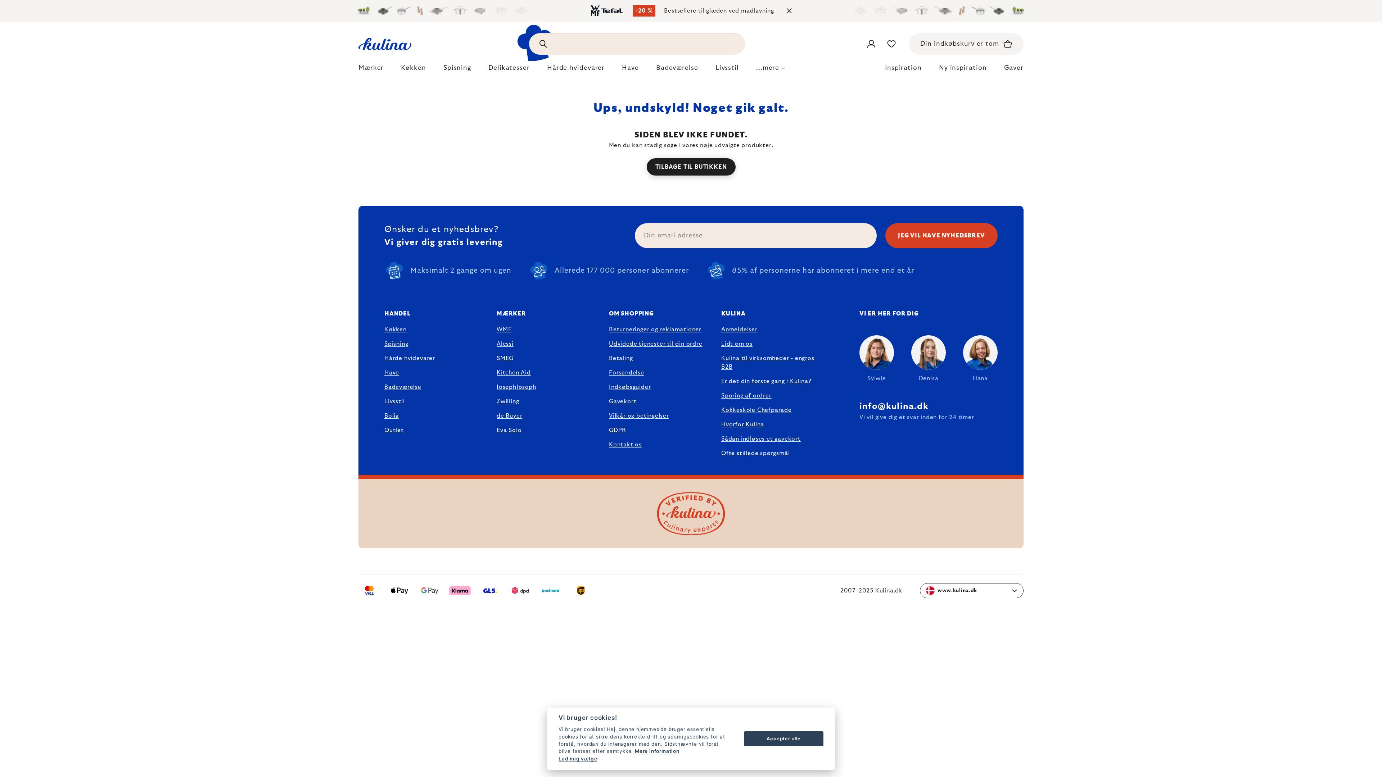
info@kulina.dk (894, 406)
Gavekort (622, 401)
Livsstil (394, 401)
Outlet (394, 430)
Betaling (621, 358)
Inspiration (903, 68)
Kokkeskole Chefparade (756, 410)
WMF (504, 329)
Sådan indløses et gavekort (761, 439)
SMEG (505, 358)
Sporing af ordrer (746, 396)
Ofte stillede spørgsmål (755, 453)
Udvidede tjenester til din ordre (656, 344)
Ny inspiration (963, 68)
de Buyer (509, 416)
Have (391, 373)
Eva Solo (509, 430)
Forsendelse (626, 373)
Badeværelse (402, 387)
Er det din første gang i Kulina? (766, 381)
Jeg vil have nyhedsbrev (941, 235)
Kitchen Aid (514, 373)
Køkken (395, 329)
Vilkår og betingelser (639, 416)
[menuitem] (371, 69)
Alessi (505, 344)
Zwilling (508, 401)
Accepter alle (783, 738)
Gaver (1014, 68)
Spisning (396, 344)
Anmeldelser (739, 329)
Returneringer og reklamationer (655, 329)
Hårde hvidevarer (409, 358)
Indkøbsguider (630, 387)
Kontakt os (625, 444)
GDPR (617, 430)
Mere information (657, 751)
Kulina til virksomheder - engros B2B (767, 362)
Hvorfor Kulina (742, 424)
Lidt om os (737, 344)
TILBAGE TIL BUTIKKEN (691, 167)
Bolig (391, 416)
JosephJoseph (516, 387)
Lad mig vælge (578, 759)
